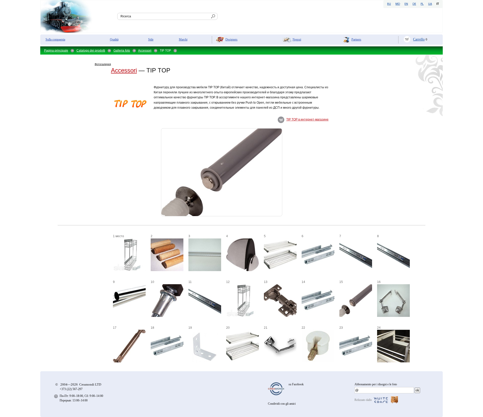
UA (430, 4)
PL (422, 4)
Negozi (297, 39)
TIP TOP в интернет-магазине (307, 119)
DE (414, 4)
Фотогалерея (103, 64)
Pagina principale (56, 50)
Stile (150, 39)
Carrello (419, 39)
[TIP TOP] (99, 116)
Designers (231, 39)
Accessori (144, 50)
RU (389, 4)
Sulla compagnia (55, 39)
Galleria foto (121, 50)
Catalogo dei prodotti (90, 50)
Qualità (114, 39)
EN (406, 4)
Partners (356, 39)
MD (397, 4)
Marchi (183, 39)
